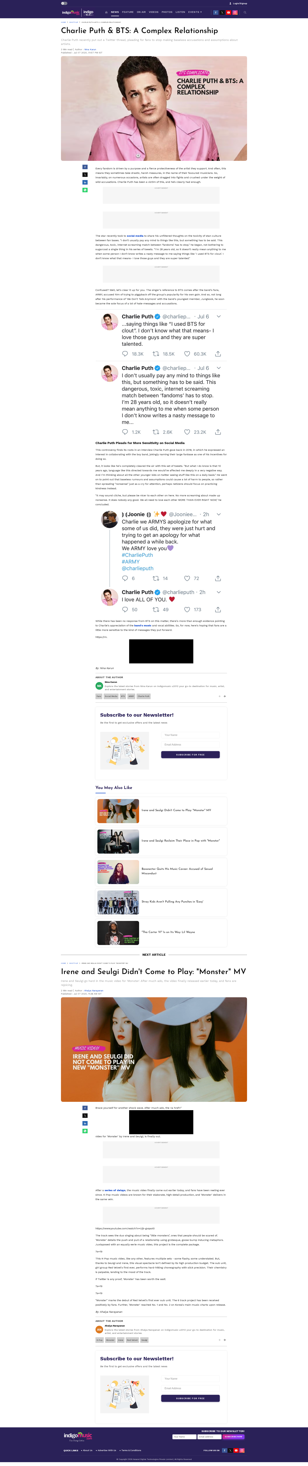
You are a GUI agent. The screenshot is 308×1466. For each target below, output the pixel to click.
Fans (99, 696)
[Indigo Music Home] (78, 1437)
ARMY (131, 696)
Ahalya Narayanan (93, 990)
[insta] (235, 12)
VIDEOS (153, 11)
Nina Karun (90, 49)
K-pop (100, 1340)
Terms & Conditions (131, 1450)
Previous (219, 696)
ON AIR (141, 11)
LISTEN (180, 11)
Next (224, 696)
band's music (143, 625)
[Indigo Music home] (78, 12)
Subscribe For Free (190, 754)
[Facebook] (215, 12)
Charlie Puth (143, 696)
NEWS (115, 11)
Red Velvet (132, 1340)
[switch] (64, 3)
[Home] (106, 12)
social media (135, 235)
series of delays (115, 1190)
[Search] (245, 12)
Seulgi (144, 1340)
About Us (87, 1450)
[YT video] (228, 12)
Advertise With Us (107, 1450)
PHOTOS (167, 11)
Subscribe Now (233, 1437)
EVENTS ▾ (195, 11)
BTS (123, 696)
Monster (110, 1340)
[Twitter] (222, 12)
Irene (120, 1340)
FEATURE (128, 11)
